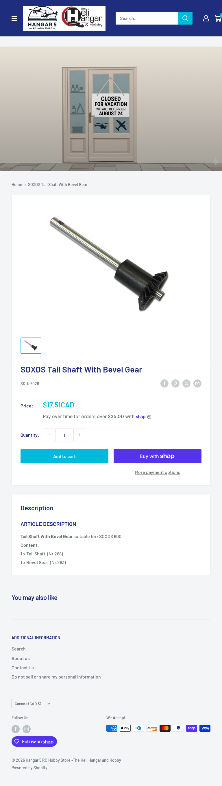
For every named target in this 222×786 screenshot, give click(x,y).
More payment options (157, 472)
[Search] (185, 18)
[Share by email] (197, 383)
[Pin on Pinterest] (175, 383)
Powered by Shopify (29, 767)
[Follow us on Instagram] (27, 729)
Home (17, 184)
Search (19, 648)
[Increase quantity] (80, 435)
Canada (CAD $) (28, 703)
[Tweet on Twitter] (186, 383)
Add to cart (64, 456)
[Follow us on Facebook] (16, 729)
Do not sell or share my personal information (56, 676)
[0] (217, 18)
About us (21, 658)
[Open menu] (14, 18)
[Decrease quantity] (49, 435)
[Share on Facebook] (164, 383)
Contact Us (23, 667)
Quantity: (30, 435)
